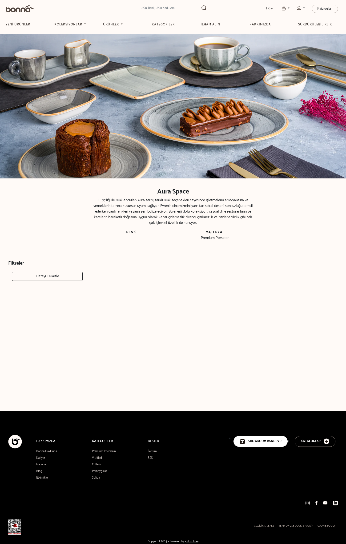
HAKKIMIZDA (260, 24)
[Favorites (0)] (286, 8)
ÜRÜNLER (111, 24)
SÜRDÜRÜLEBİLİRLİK (315, 24)
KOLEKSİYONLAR (68, 24)
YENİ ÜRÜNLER (18, 24)
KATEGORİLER (163, 24)
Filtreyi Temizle (47, 276)
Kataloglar (324, 9)
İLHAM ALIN (210, 24)
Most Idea (192, 541)
